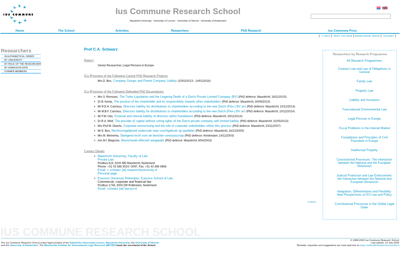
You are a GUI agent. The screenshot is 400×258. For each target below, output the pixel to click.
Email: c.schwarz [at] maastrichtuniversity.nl (127, 170)
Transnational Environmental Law (364, 109)
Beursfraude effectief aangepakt (142, 140)
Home (20, 30)
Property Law (364, 90)
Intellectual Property (364, 150)
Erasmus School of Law (157, 178)
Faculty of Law (137, 156)
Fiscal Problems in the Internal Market (364, 128)
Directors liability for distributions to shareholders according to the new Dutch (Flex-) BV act (184, 106)
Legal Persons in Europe (364, 118)
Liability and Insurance (364, 100)
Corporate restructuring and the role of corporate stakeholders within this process (177, 125)
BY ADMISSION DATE (16, 67)
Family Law (364, 81)
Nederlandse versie (367, 36)
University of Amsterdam (24, 245)
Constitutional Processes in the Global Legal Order (364, 205)
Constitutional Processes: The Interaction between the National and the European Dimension (364, 163)
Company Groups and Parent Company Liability (145, 80)
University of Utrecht (147, 242)
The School (66, 30)
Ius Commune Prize (342, 30)
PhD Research (251, 30)
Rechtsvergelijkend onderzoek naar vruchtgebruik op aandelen (153, 130)
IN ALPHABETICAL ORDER (19, 56)
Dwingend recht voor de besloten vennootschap (152, 135)
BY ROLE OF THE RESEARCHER (22, 64)
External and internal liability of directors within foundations (154, 116)
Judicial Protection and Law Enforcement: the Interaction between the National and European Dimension (364, 179)
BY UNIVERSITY (13, 60)
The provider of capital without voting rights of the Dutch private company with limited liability (177, 121)
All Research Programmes (364, 60)
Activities (122, 30)
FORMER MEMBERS (15, 71)
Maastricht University (112, 156)
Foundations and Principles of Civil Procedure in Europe (364, 139)
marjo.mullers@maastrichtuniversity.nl (379, 245)
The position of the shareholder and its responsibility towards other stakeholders (167, 101)
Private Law (105, 159)
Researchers (180, 30)
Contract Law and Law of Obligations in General (364, 70)
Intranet (388, 36)
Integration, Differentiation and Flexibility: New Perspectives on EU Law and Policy (364, 193)
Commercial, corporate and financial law (124, 181)
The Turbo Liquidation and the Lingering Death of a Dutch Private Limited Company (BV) (178, 96)
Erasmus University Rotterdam (118, 178)
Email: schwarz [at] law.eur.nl (117, 188)
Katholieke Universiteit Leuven (87, 242)
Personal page (107, 173)
